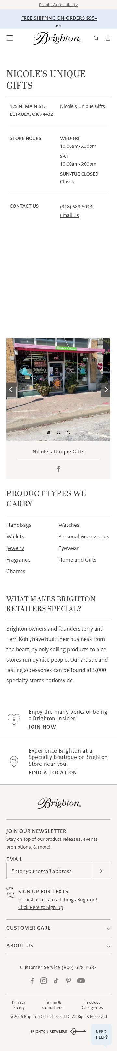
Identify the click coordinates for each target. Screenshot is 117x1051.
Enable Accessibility (58, 4)
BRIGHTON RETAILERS (49, 1031)
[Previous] (11, 390)
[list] (58, 389)
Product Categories (92, 1005)
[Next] (105, 390)
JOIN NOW (42, 727)
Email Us (69, 215)
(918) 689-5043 (76, 207)
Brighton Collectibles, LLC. (47, 1016)
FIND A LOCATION (53, 772)
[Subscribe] (100, 871)
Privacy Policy (19, 1005)
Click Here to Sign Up (40, 907)
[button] (9, 38)
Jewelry (15, 548)
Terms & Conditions (53, 1005)
